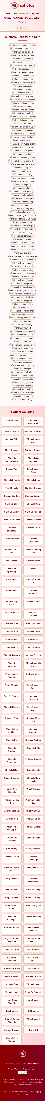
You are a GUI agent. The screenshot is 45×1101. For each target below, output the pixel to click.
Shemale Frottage (12, 811)
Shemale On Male (33, 976)
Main (8, 14)
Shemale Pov (12, 740)
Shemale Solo (11, 439)
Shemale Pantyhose (33, 697)
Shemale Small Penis (11, 907)
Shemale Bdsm (33, 528)
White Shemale (33, 1019)
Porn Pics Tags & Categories (26, 14)
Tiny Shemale (33, 949)
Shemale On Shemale (33, 459)
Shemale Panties (33, 624)
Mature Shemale (11, 431)
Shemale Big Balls (11, 496)
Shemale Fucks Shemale (12, 1020)
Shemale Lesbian (33, 602)
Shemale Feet (12, 984)
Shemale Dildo (33, 748)
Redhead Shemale (33, 759)
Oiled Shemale (33, 838)
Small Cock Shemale (12, 839)
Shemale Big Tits (33, 905)
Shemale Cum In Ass (11, 869)
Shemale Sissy (11, 639)
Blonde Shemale (11, 928)
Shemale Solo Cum (33, 440)
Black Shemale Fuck (33, 686)
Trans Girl (33, 1030)
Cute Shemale (11, 1011)
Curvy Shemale (33, 849)
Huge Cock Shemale (12, 1001)
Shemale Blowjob (12, 655)
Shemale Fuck (11, 632)
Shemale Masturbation (12, 459)
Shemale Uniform (12, 707)
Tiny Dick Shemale (33, 614)
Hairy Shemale (33, 647)
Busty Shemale (33, 811)
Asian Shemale (12, 613)
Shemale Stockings (33, 858)
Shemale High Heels (33, 779)
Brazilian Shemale (33, 431)
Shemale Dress (33, 632)
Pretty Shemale (12, 879)
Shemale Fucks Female (33, 940)
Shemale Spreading (11, 570)
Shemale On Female (33, 929)
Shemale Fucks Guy (33, 801)
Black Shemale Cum (33, 708)
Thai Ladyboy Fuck (33, 959)
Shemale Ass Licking (12, 730)
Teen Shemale (33, 770)
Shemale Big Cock (12, 603)
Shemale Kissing (33, 520)
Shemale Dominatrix (33, 880)
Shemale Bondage (12, 749)
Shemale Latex (11, 992)
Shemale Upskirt (11, 512)
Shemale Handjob (33, 512)
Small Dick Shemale (12, 790)
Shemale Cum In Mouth (33, 664)
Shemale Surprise (12, 968)
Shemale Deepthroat (33, 421)
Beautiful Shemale (33, 992)
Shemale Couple (11, 949)
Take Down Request (31, 1063)
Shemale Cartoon (33, 827)
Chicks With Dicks (33, 868)
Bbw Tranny (11, 849)
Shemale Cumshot (33, 730)
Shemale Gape (11, 718)
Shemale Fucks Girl (33, 581)
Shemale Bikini (11, 770)
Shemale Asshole (33, 740)
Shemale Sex (12, 819)
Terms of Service (14, 1069)
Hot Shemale (33, 1011)
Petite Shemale (11, 976)
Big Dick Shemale (33, 488)
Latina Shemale (12, 539)
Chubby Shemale (33, 674)
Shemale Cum (33, 504)
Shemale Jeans (33, 561)
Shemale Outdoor (33, 496)
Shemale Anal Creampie (12, 828)
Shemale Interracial (11, 529)
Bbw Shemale (12, 591)
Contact (18, 1063)
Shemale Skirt (33, 984)
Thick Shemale (11, 450)
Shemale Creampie (11, 918)
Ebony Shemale (12, 685)
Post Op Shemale (12, 696)
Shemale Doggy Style (11, 801)
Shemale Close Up (33, 719)
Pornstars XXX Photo (13, 18)
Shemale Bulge (33, 819)
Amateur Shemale (12, 520)
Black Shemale (11, 561)
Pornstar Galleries (33, 18)
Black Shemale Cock (33, 470)
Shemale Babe (11, 504)
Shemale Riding (33, 898)
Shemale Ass (12, 647)
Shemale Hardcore (11, 664)
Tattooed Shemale (33, 450)
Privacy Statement (30, 1069)
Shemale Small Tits (11, 551)
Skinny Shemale (11, 778)
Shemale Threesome (12, 760)
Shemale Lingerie (12, 480)
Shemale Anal (12, 469)
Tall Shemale (12, 580)
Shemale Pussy (33, 890)
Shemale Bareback (33, 592)
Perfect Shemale (33, 917)
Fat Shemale (33, 968)
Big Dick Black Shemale (11, 940)
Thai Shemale (12, 488)
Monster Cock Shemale (11, 675)
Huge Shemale (11, 898)
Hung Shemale (33, 1000)
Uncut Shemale (33, 789)
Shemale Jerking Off (33, 551)
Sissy (33, 569)
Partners (22, 22)
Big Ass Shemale (11, 1030)
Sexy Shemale (11, 420)
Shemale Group (12, 857)
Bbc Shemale (12, 624)
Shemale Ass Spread (12, 1039)
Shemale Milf (33, 639)
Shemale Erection (33, 655)
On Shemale (11, 890)
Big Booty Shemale (11, 959)
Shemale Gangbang (33, 540)
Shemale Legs (33, 480)
